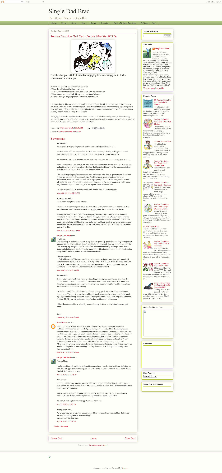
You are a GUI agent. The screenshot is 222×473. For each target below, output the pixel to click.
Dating (54, 23)
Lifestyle (93, 23)
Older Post (130, 438)
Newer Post (56, 438)
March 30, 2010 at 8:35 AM (68, 318)
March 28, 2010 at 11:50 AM (68, 193)
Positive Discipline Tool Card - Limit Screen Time (161, 163)
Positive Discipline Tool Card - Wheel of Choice (162, 122)
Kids (83, 23)
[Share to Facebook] (101, 128)
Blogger (125, 468)
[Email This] (93, 128)
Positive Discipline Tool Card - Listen (161, 264)
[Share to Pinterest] (103, 128)
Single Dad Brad (69, 11)
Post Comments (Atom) (98, 445)
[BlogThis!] (96, 128)
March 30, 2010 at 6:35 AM (68, 270)
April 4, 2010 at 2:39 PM (66, 421)
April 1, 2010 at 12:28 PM (67, 374)
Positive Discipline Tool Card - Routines (162, 184)
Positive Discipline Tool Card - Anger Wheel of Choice (161, 206)
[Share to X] (98, 128)
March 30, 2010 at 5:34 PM (68, 352)
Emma (63, 23)
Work (154, 23)
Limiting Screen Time (162, 141)
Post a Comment (61, 427)
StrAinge (144, 23)
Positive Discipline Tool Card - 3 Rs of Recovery (161, 243)
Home (93, 438)
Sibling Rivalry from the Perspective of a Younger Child (162, 285)
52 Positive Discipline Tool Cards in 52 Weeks (162, 102)
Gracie (73, 23)
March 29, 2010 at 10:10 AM (68, 230)
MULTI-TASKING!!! (151, 226)
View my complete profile (153, 88)
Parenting (104, 23)
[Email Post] (89, 128)
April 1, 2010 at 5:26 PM (66, 404)
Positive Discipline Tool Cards (125, 23)
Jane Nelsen (62, 323)
